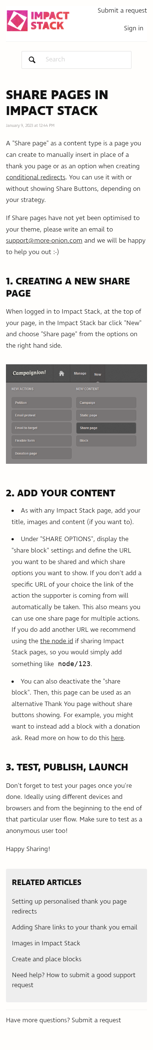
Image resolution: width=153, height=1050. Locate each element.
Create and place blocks (46, 959)
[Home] (38, 20)
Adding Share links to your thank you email (74, 927)
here (117, 738)
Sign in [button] (133, 28)
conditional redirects (35, 177)
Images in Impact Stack (46, 943)
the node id (56, 641)
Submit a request (122, 10)
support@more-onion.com (44, 240)
